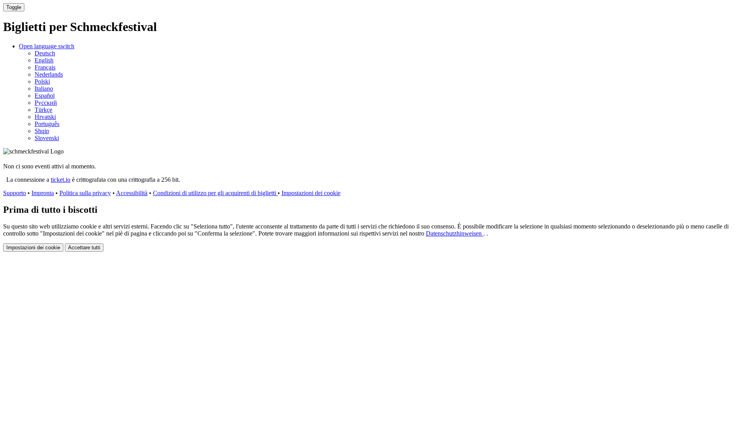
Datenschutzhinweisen (454, 233)
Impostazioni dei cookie (311, 193)
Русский (46, 102)
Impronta (42, 193)
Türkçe (43, 109)
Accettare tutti (84, 247)
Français (45, 67)
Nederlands (49, 74)
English (44, 60)
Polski (42, 81)
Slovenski (47, 138)
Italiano (44, 88)
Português (47, 124)
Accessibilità (131, 193)
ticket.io (60, 179)
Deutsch (45, 53)
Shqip (42, 131)
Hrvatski (45, 116)
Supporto (14, 193)
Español (45, 95)
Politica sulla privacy (85, 193)
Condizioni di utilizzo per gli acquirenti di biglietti (215, 193)
